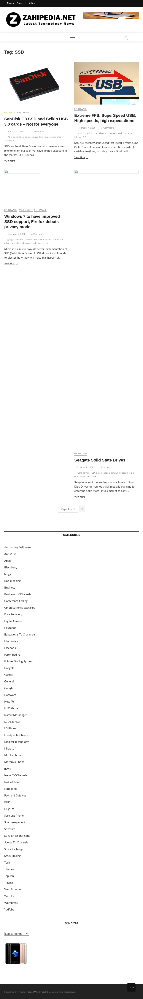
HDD (92, 473)
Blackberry (10, 567)
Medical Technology (16, 742)
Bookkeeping (12, 581)
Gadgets (9, 112)
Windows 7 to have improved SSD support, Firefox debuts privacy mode (32, 221)
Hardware (23, 112)
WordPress (39, 992)
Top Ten (9, 876)
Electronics (11, 641)
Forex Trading (12, 654)
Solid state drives (95, 133)
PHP (7, 802)
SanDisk (17, 137)
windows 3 (27, 243)
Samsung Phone (14, 815)
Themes (9, 869)
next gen (105, 473)
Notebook (10, 789)
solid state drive (30, 137)
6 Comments (37, 234)
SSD (41, 137)
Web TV (9, 896)
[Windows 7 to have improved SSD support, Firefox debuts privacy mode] (36, 188)
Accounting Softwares (17, 547)
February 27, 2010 (15, 131)
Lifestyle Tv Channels (17, 735)
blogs (7, 574)
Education (10, 628)
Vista (18, 243)
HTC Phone (11, 708)
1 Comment (105, 467)
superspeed (116, 133)
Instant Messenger (15, 715)
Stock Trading (12, 856)
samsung (115, 473)
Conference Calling (16, 601)
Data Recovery (13, 614)
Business (9, 587)
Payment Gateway (15, 795)
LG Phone (10, 728)
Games (8, 675)
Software (40, 210)
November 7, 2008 (86, 128)
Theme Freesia (26, 992)
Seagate (124, 473)
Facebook (10, 648)
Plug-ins (9, 809)
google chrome (15, 239)
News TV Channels (15, 775)
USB (125, 133)
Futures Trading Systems (19, 661)
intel (98, 473)
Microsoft (26, 210)
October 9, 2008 (84, 467)
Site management (14, 822)
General (9, 681)
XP (46, 243)
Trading (8, 882)
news (7, 768)
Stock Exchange (13, 849)
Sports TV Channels (16, 842)
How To (9, 701)
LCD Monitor (12, 721)
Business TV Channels (17, 594)
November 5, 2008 (16, 234)
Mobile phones (13, 755)
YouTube (9, 909)
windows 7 (38, 243)
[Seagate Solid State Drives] (106, 309)
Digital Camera (13, 621)
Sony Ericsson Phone (17, 835)
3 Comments (37, 131)
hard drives (83, 473)
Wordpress (11, 903)
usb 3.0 (12, 141)
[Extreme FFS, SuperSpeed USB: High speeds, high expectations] (106, 83)
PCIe (9, 137)
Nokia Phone (12, 782)
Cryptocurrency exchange (19, 607)
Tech (7, 862)
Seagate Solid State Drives (99, 460)
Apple (7, 560)
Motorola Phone (14, 762)
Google (8, 688)
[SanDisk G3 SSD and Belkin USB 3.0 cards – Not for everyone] (36, 85)
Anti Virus (10, 554)
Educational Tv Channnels (20, 634)
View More (14, 161)
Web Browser (12, 889)
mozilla (48, 239)
